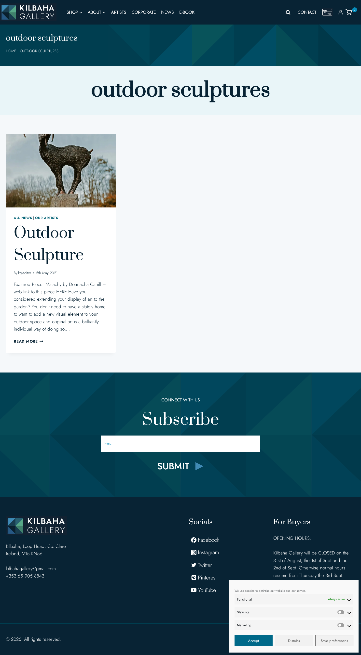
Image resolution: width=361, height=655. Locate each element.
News (167, 12)
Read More (28, 341)
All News (23, 218)
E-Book (186, 12)
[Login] (340, 12)
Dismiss (294, 640)
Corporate (144, 12)
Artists (118, 12)
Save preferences (334, 640)
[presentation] (61, 170)
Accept (253, 640)
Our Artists (46, 218)
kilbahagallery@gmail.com (31, 568)
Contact (307, 12)
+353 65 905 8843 (25, 576)
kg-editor (24, 273)
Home (11, 51)
